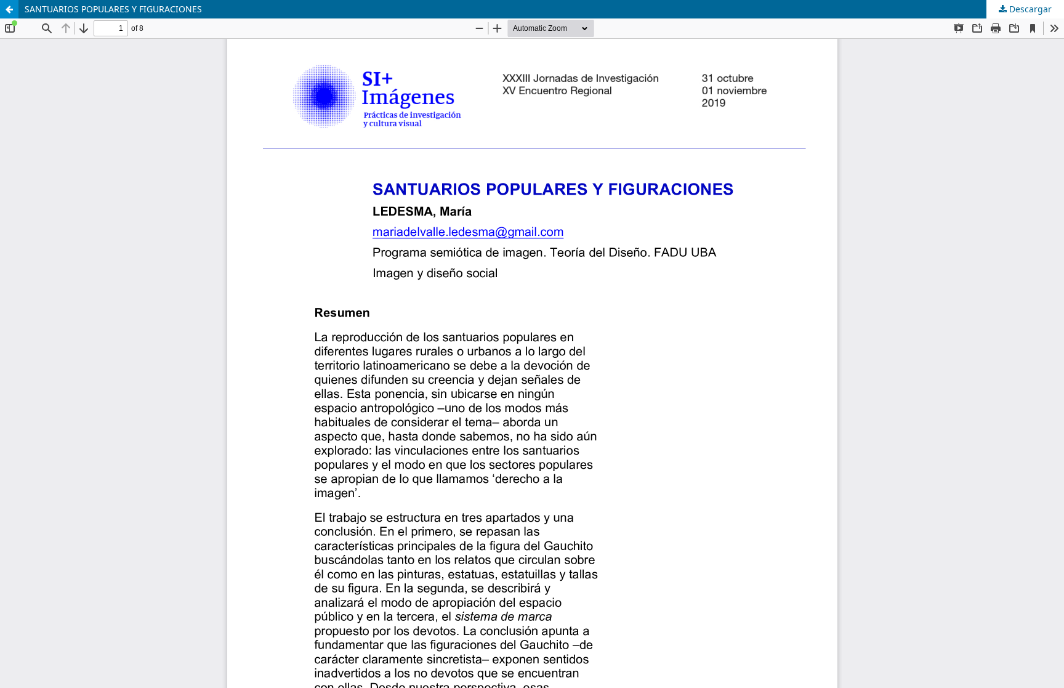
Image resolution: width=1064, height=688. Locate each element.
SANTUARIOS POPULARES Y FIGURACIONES (113, 9)
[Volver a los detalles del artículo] (9, 9)
